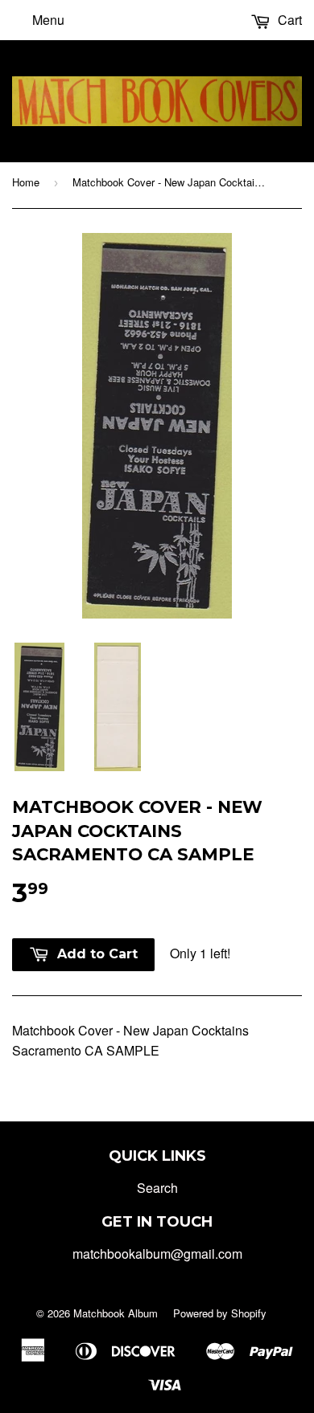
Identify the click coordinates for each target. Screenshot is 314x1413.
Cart (288, 19)
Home (25, 182)
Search (157, 1187)
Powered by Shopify (219, 1313)
